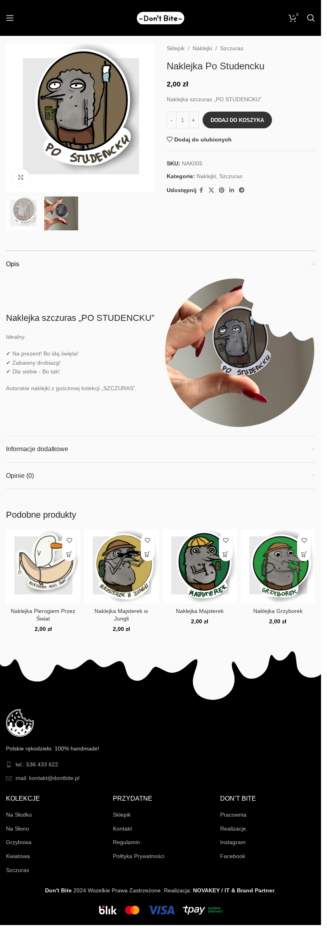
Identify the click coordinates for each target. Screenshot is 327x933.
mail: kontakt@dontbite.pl (47, 778)
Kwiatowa (18, 856)
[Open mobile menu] (10, 18)
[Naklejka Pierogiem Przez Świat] (43, 566)
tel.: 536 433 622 (37, 764)
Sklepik (176, 48)
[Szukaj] (311, 18)
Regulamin (126, 842)
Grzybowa (19, 842)
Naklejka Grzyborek (278, 611)
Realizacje (233, 828)
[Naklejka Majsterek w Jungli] (121, 566)
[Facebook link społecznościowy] (201, 190)
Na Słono (17, 828)
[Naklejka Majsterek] (200, 566)
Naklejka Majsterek (200, 611)
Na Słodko (19, 814)
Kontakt (122, 828)
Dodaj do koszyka (237, 120)
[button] (69, 554)
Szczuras (231, 48)
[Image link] (20, 722)
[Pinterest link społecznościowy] (222, 190)
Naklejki (202, 48)
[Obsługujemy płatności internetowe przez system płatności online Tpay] (161, 909)
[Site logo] (161, 17)
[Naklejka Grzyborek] (278, 566)
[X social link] (211, 190)
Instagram (233, 842)
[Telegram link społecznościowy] (241, 190)
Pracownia (233, 814)
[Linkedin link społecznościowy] (231, 190)
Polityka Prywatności (138, 856)
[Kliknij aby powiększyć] (21, 178)
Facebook (232, 856)
